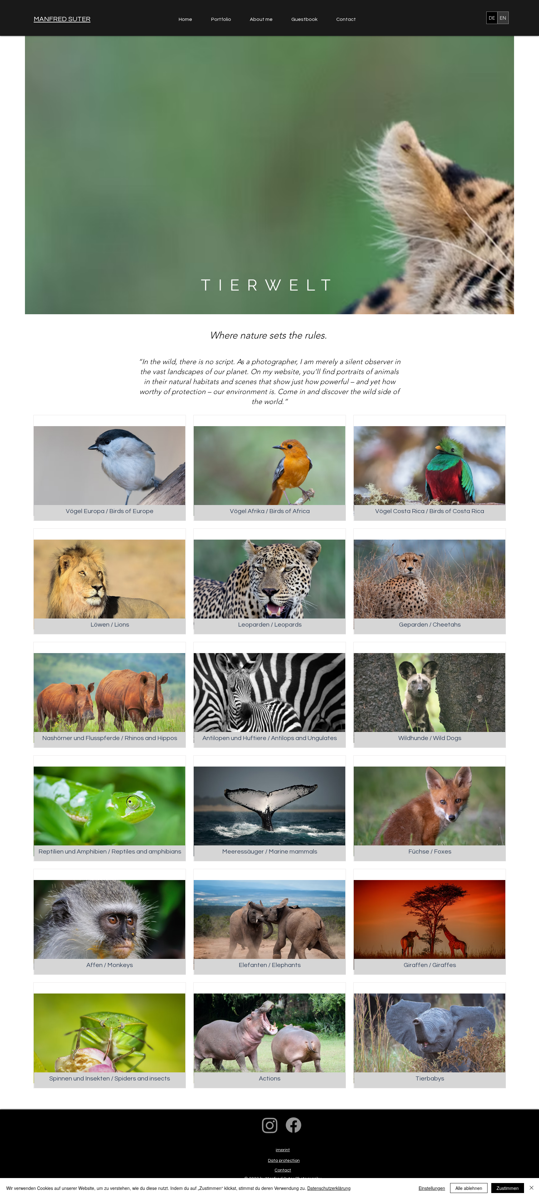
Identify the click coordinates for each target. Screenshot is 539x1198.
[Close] (531, 1188)
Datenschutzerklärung (329, 1188)
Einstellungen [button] (432, 1188)
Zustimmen (508, 1188)
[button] (225, 19)
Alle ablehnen (468, 1188)
